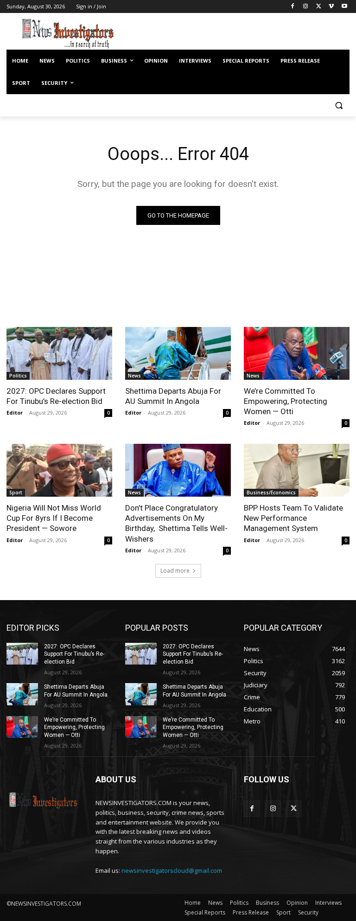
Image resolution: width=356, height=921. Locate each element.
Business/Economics (271, 492)
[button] (339, 105)
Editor (14, 412)
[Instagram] (305, 6)
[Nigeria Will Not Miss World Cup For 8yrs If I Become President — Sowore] (59, 470)
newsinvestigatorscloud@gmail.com (171, 870)
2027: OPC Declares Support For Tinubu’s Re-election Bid (56, 396)
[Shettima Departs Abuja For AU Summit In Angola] (178, 353)
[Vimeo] (331, 6)
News (134, 375)
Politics (18, 375)
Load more (175, 571)
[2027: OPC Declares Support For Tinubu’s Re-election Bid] (59, 353)
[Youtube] (344, 6)
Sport (15, 492)
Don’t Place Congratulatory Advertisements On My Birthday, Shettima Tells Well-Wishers (176, 523)
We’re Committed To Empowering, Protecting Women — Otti (285, 401)
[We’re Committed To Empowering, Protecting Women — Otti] (297, 353)
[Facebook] (292, 6)
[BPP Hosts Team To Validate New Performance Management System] (297, 470)
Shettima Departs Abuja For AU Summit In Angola (173, 396)
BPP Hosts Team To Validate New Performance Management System (293, 518)
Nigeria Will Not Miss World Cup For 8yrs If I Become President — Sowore (53, 518)
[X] (318, 6)
